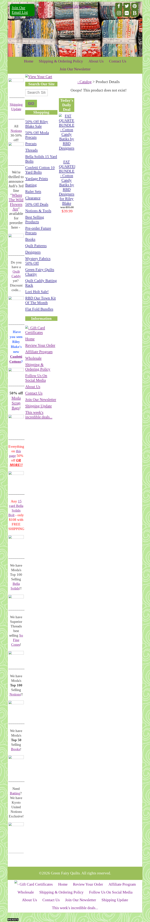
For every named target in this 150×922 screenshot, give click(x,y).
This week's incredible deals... (38, 414)
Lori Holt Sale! (37, 291)
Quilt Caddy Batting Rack (41, 282)
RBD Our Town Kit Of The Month (40, 300)
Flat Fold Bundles (39, 309)
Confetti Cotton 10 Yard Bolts (40, 169)
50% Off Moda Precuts (37, 134)
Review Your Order (40, 345)
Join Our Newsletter (75, 69)
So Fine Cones (17, 640)
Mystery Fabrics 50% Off (37, 260)
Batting (15, 793)
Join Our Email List (20, 10)
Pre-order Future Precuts (38, 230)
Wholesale (33, 358)
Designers (33, 252)
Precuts (31, 144)
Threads (31, 150)
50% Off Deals (36, 204)
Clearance (32, 198)
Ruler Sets (33, 191)
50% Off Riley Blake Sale (36, 123)
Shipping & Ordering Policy (61, 61)
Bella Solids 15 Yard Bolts (41, 158)
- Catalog (84, 82)
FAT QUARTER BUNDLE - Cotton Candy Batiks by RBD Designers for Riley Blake (68, 182)
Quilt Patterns (36, 246)
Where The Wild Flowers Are (16, 202)
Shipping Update (38, 406)
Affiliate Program (38, 352)
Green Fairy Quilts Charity (39, 271)
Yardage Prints (36, 178)
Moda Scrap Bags (16, 403)
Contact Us (117, 61)
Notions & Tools (38, 211)
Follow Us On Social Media (36, 377)
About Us (96, 61)
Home (28, 61)
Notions (16, 131)
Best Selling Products (34, 219)
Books (15, 749)
